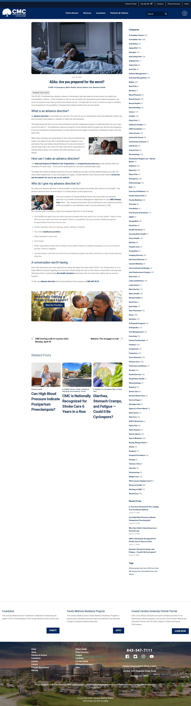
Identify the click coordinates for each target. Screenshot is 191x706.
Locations (100, 13)
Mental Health (134, 298)
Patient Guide (81, 649)
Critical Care (134, 150)
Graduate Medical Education (108, 685)
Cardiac (78, 389)
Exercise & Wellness (137, 191)
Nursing (34, 670)
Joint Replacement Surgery (140, 272)
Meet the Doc (134, 289)
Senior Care (133, 391)
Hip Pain (132, 242)
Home (33, 649)
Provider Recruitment (40, 667)
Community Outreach (137, 142)
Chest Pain (133, 120)
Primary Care (134, 362)
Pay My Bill (145, 4)
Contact (34, 661)
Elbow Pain (133, 174)
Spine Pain (133, 425)
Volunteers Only (78, 685)
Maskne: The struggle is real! (105, 339)
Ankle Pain (133, 65)
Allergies (132, 52)
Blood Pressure (135, 95)
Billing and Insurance (84, 664)
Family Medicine (135, 200)
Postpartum (133, 349)
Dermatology (134, 154)
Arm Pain (132, 69)
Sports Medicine (135, 438)
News (114, 389)
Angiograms (134, 61)
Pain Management (136, 332)
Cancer (132, 112)
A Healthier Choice (68, 389)
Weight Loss (134, 477)
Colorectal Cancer (136, 137)
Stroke (83, 391)
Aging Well (133, 48)
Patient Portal (130, 4)
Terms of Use (53, 685)
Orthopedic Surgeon (137, 323)
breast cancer (143, 568)
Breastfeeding (134, 108)
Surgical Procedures (137, 455)
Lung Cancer (134, 285)
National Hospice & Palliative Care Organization (55, 164)
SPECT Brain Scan (136, 421)
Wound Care (134, 494)
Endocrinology (135, 183)
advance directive (41, 116)
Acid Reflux (133, 44)
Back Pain (133, 86)
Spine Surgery (134, 430)
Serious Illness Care (84, 87)
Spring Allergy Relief (137, 443)
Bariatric (132, 91)
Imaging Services (136, 255)
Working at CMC (135, 489)
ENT (130, 187)
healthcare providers (51, 232)
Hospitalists (134, 251)
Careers (160, 4)
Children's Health (136, 125)
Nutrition (132, 319)
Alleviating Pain (135, 57)
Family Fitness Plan (137, 196)
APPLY (118, 630)
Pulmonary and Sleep (137, 366)
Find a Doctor (72, 13)
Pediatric (132, 345)
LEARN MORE (180, 631)
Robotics (132, 387)
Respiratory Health (136, 379)
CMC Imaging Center (135, 571)
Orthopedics (134, 327)
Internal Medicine (136, 264)
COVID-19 (52, 87)
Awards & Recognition (138, 78)
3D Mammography (134, 568)
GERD (131, 217)
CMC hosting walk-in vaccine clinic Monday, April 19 (52, 340)
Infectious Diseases (137, 259)
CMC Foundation (135, 129)
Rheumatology (135, 383)
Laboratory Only (90, 685)
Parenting (133, 336)
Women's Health (99, 87)
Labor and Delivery (136, 281)
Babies (131, 82)
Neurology (65, 391)
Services (87, 13)
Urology (132, 460)
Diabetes (132, 166)
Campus (78, 655)
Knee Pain (133, 276)
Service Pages (134, 400)
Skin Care (133, 417)
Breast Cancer (134, 99)
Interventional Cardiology (139, 268)
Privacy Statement (41, 685)
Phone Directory (174, 4)
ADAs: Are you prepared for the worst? (77, 82)
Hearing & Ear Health (137, 234)
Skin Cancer (134, 413)
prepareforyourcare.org (88, 164)
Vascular (132, 468)
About (33, 652)
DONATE (53, 630)
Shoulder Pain (134, 404)
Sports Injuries (135, 434)
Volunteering (134, 472)
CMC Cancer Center (153, 568)
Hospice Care (134, 247)
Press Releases (75, 391)
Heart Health (134, 238)
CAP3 (105, 701)
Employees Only (66, 685)
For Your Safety (81, 661)
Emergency (60, 87)
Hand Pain (133, 225)
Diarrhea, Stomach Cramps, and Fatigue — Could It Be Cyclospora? (107, 406)
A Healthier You (98, 389)
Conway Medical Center (147, 571)
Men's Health (71, 87)
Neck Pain (133, 302)
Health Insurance (136, 230)
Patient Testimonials (137, 340)
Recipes (132, 370)
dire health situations (66, 273)
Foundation (133, 208)
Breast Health (134, 103)
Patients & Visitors (119, 13)
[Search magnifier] (165, 13)
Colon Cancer (134, 133)
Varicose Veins (135, 464)
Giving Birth (133, 221)
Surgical (132, 451)
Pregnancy (133, 353)
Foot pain (132, 204)
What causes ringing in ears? (140, 481)
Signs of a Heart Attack (138, 408)
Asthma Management (137, 74)
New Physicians (135, 310)
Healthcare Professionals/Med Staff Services (135, 685)
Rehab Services (135, 374)
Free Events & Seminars (138, 213)
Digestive (133, 170)
